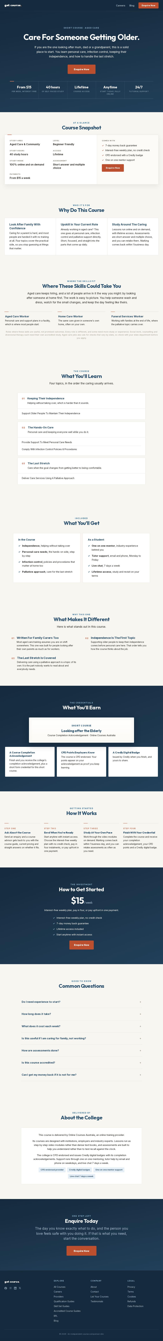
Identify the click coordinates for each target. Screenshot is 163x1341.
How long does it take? (36, 1014)
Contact (95, 1291)
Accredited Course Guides (67, 1311)
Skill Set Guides (61, 1306)
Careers (120, 5)
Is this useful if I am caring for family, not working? (54, 1038)
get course (12, 5)
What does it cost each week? (41, 1026)
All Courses (59, 1287)
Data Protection (135, 1306)
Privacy (131, 1287)
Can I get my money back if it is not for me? (49, 1074)
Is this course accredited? (38, 1062)
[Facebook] (5, 1288)
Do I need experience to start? (41, 1001)
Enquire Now (148, 5)
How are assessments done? (40, 1050)
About (94, 1287)
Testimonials (97, 1301)
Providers (59, 1296)
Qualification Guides (64, 1301)
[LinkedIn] (15, 1288)
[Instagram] (10, 1288)
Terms (131, 1291)
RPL (55, 1316)
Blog (131, 5)
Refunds (132, 1301)
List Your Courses (100, 1296)
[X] (20, 1288)
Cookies (132, 1296)
